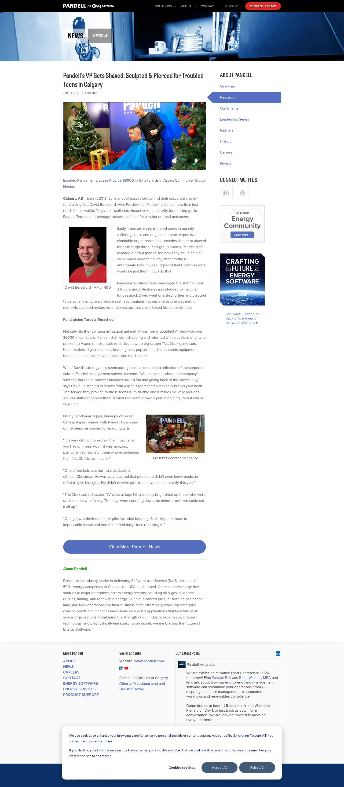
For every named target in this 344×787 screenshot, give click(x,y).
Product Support (81, 694)
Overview (228, 86)
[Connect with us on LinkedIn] (226, 192)
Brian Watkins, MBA (255, 677)
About (69, 661)
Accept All (219, 767)
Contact (71, 677)
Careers (226, 152)
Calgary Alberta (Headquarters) (143, 680)
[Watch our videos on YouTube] (242, 192)
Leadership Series (234, 119)
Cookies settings (181, 767)
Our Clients (229, 108)
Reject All (257, 767)
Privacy (226, 163)
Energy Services (79, 689)
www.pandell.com (149, 661)
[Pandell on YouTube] (126, 668)
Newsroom (229, 97)
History (225, 141)
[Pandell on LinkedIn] (121, 668)
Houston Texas (131, 689)
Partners (226, 130)
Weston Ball (221, 677)
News (68, 666)
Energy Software (80, 683)
